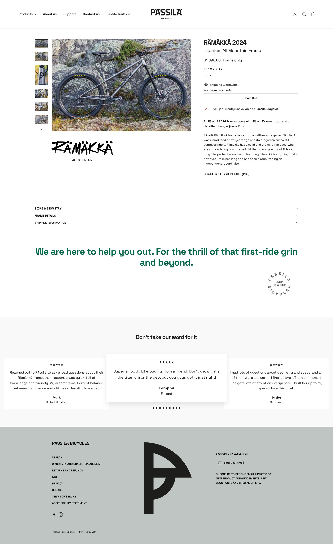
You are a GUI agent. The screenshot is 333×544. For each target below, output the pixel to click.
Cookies (57, 490)
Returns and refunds (67, 470)
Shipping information (50, 223)
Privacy (57, 483)
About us (50, 14)
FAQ (54, 477)
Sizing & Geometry (48, 208)
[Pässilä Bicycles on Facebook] (54, 514)
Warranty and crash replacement (77, 464)
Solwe (95, 531)
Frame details (45, 215)
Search (57, 457)
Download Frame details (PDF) (227, 174)
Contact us (91, 14)
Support (69, 14)
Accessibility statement (69, 503)
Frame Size (213, 69)
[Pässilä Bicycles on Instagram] (61, 514)
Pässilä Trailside (118, 14)
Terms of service (64, 496)
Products (26, 14)
